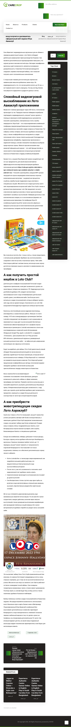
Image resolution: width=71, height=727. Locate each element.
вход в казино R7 (56, 167)
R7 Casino (54, 97)
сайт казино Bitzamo (57, 254)
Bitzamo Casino (56, 80)
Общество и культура (57, 129)
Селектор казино (56, 159)
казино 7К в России (57, 181)
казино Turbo (55, 193)
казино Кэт (55, 197)
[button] (57, 30)
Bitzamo (54, 76)
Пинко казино (55, 133)
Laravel (54, 93)
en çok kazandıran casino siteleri (56, 89)
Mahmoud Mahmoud (14, 632)
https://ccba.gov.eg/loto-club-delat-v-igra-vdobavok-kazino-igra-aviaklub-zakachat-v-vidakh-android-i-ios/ (23, 170)
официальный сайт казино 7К (57, 227)
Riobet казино (55, 105)
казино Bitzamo (56, 189)
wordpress (54, 113)
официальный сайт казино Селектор (57, 239)
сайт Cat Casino (56, 244)
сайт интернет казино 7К (55, 249)
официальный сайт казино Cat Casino (57, 233)
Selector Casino (56, 109)
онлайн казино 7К (56, 204)
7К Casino (54, 72)
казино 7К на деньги (57, 185)
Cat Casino (54, 84)
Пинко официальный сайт (57, 138)
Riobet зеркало (55, 101)
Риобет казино (55, 147)
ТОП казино (55, 163)
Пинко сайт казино (56, 143)
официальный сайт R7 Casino (57, 221)
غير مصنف (11, 636)
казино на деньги (56, 201)
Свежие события (56, 151)
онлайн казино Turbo (57, 212)
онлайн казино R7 (56, 208)
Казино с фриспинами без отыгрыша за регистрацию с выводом (56, 121)
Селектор (54, 155)
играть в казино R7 (56, 171)
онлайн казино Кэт (57, 216)
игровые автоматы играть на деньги (56, 176)
